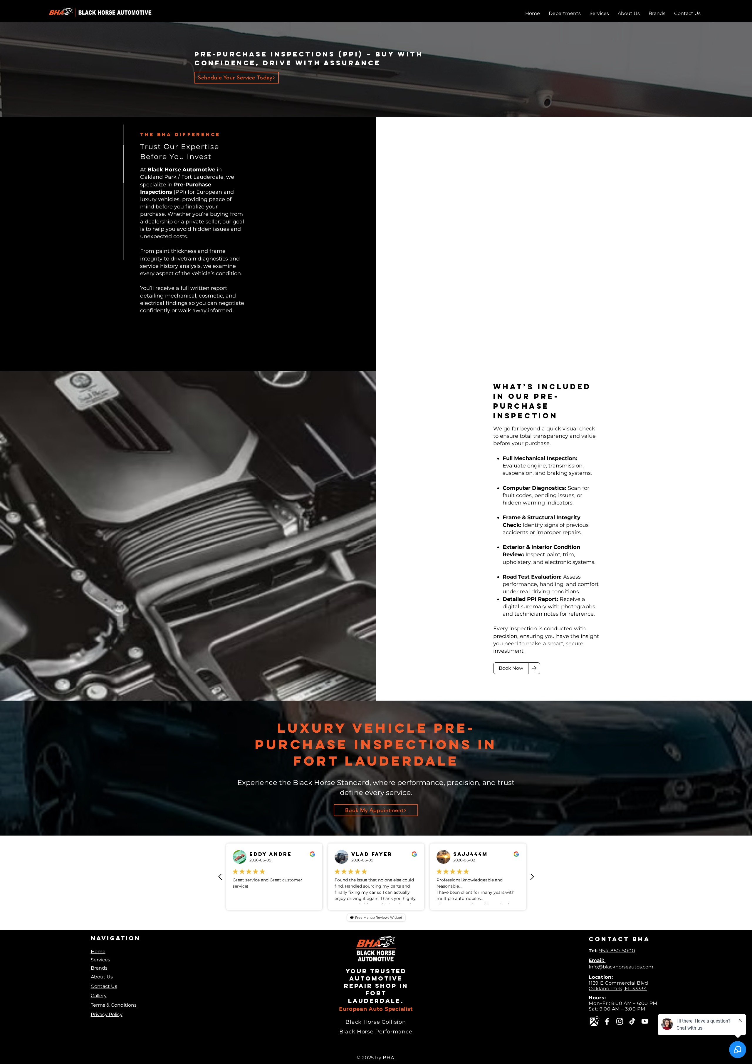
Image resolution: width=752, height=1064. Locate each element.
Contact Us (104, 986)
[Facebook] (607, 1021)
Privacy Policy (106, 1014)
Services (100, 960)
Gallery (99, 995)
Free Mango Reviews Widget (378, 918)
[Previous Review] (220, 877)
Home (98, 951)
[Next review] (532, 877)
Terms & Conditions (114, 1005)
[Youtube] (645, 1021)
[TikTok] (632, 1021)
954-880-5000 (617, 950)
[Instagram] (619, 1021)
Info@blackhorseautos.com (621, 967)
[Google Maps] (594, 1021)
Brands (99, 968)
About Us (102, 977)
